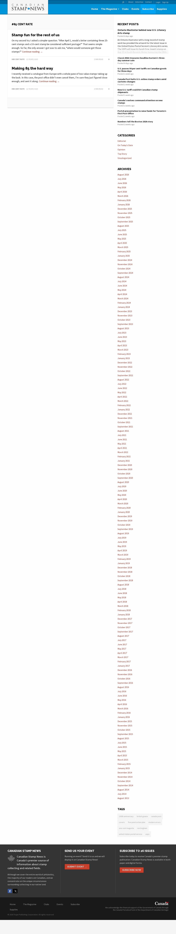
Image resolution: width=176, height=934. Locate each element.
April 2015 (122, 755)
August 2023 (123, 328)
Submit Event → (77, 866)
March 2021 (123, 452)
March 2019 (123, 554)
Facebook (10, 891)
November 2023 (125, 315)
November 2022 (125, 366)
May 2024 (122, 290)
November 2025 (125, 213)
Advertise (139, 2)
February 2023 (124, 354)
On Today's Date (125, 145)
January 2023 (124, 358)
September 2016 (125, 682)
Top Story (122, 153)
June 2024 (122, 285)
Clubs (125, 9)
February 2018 (124, 610)
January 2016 (124, 717)
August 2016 (123, 687)
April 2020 (122, 499)
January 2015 (124, 768)
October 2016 (124, 678)
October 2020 (124, 473)
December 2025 (125, 208)
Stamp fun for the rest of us (36, 35)
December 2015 (125, 721)
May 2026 (122, 187)
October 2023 (124, 319)
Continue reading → (32, 51)
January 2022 (124, 409)
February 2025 (124, 251)
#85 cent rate (18, 59)
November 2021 (125, 418)
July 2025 (122, 230)
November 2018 (125, 571)
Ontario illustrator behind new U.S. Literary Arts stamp (142, 31)
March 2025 (123, 247)
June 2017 (122, 644)
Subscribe (148, 9)
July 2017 (122, 640)
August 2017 (123, 635)
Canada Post (156, 816)
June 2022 (122, 388)
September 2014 (125, 785)
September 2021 (125, 426)
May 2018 (122, 597)
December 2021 (125, 413)
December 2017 (125, 618)
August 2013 (123, 798)
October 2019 (124, 524)
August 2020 (123, 482)
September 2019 (125, 529)
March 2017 (123, 657)
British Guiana (142, 816)
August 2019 (123, 533)
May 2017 (122, 648)
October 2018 (124, 576)
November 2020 (125, 469)
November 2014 (125, 776)
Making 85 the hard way (32, 68)
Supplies (162, 9)
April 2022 (122, 396)
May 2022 (122, 392)
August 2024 (123, 277)
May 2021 (122, 443)
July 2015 (122, 742)
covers (122, 822)
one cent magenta (126, 828)
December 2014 (125, 772)
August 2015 (123, 738)
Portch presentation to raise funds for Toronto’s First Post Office (142, 112)
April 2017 (122, 653)
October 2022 (124, 371)
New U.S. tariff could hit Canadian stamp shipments (138, 91)
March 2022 (123, 401)
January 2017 (124, 665)
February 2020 (124, 507)
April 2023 (122, 345)
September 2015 (125, 734)
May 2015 (122, 751)
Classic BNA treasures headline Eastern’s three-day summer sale (141, 59)
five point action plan (136, 822)
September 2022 (125, 375)
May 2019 (122, 546)
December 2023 (125, 311)
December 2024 (125, 260)
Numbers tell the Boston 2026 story (135, 121)
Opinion (121, 149)
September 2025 (125, 221)
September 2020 (125, 477)
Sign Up (165, 2)
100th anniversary (126, 816)
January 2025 (124, 255)
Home (94, 9)
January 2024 (124, 307)
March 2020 (123, 503)
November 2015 (125, 725)
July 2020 (122, 486)
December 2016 (125, 670)
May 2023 (122, 341)
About (130, 2)
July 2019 (122, 537)
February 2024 (124, 302)
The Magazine (109, 9)
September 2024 (125, 272)
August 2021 (123, 430)
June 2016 (122, 695)
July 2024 (122, 281)
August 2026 (123, 174)
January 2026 (124, 204)
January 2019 (124, 563)
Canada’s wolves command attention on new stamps (140, 101)
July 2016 (122, 691)
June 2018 (122, 593)
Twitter (15, 891)
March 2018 (123, 606)
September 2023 (125, 324)
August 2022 (123, 379)
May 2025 (122, 238)
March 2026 (123, 196)
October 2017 (124, 627)
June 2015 (122, 747)
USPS (147, 834)
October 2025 (124, 217)
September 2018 (125, 580)
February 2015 (124, 764)
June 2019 (122, 542)
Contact (148, 2)
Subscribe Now (131, 870)
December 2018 (125, 567)
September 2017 (125, 631)
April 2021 (122, 448)
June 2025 (122, 234)
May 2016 (122, 700)
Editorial (122, 141)
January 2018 (124, 614)
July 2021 (122, 435)
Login (158, 2)
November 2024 (125, 264)
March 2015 (123, 759)
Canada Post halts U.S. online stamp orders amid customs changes (142, 80)
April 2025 (122, 243)
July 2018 (122, 588)
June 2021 (122, 439)
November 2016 (125, 674)
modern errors (154, 822)
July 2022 (122, 383)
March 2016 (123, 708)
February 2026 (124, 200)
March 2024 (123, 298)
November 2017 (125, 623)
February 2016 (124, 712)
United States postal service (130, 834)
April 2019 (122, 550)
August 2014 (123, 789)
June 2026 (122, 183)
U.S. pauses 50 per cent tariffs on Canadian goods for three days (142, 69)
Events (135, 9)
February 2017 (124, 661)
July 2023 (122, 332)
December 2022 (125, 362)
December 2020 (125, 465)
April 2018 (122, 601)
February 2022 (124, 405)
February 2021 (124, 456)
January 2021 (124, 460)
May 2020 (122, 495)
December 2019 (125, 516)
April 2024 (122, 294)
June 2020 (122, 490)
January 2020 (124, 512)
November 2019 (125, 520)
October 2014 (124, 781)
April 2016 (122, 704)
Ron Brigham (142, 828)
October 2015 (124, 729)
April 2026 (122, 191)
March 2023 (123, 349)
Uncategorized (124, 158)
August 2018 (123, 584)
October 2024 (124, 268)
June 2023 (122, 336)
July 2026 (122, 178)
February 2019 (124, 559)
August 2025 (123, 225)
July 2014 (122, 794)
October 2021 (124, 422)
